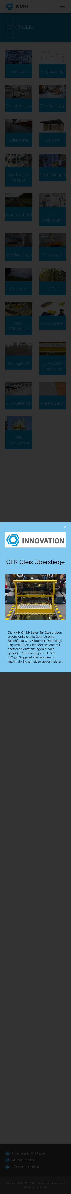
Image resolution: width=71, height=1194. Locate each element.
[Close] (65, 526)
